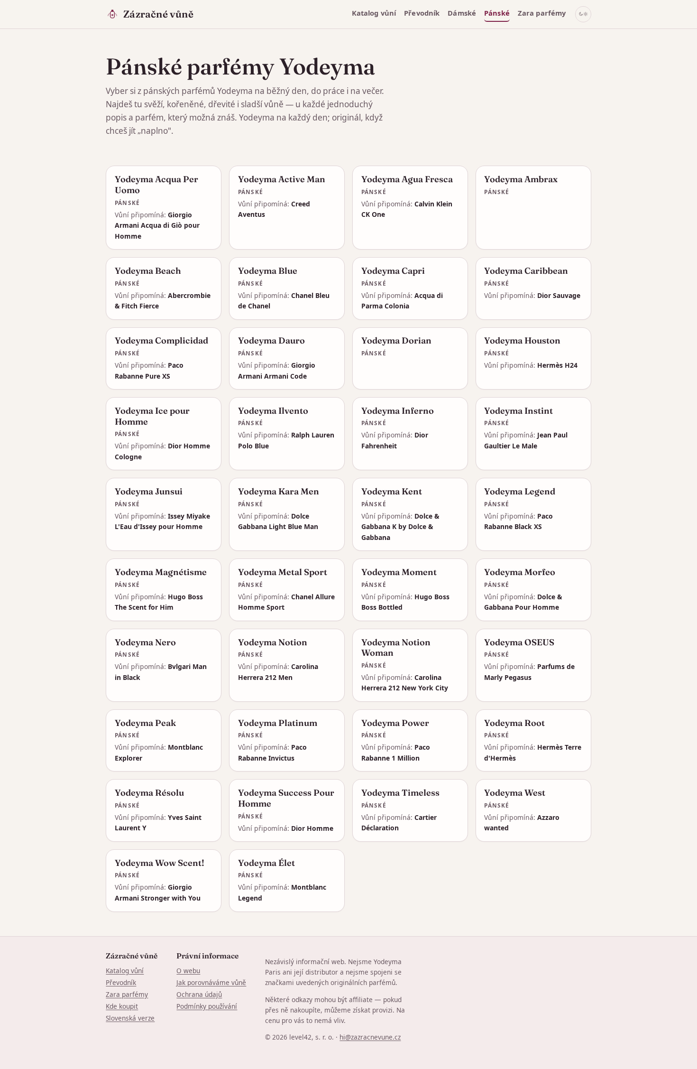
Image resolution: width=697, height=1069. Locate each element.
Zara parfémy (542, 13)
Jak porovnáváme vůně (211, 982)
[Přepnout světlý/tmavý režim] (583, 14)
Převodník (422, 13)
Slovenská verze (130, 1018)
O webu (188, 970)
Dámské (462, 13)
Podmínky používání (206, 1006)
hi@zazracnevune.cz (370, 1036)
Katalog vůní (374, 13)
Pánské (497, 13)
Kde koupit (122, 1006)
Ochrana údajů (199, 994)
